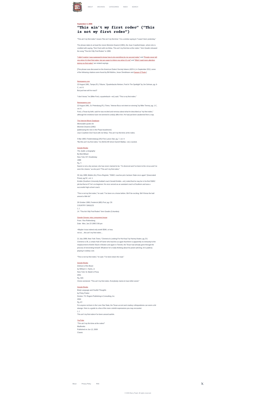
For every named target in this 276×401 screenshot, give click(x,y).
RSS (97, 384)
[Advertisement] (179, 39)
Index (125, 7)
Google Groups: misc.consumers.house (92, 217)
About (90, 7)
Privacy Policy (86, 384)
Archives (101, 7)
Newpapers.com (83, 81)
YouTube (80, 320)
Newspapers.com (84, 102)
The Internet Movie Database (88, 121)
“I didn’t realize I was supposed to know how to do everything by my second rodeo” (108, 57)
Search (135, 7)
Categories (114, 7)
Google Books (82, 148)
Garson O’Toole (140, 72)
